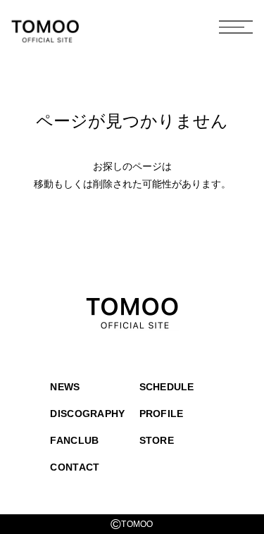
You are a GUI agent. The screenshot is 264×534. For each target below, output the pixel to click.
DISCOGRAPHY (87, 413)
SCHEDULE (166, 386)
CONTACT (74, 467)
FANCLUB (74, 440)
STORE (156, 440)
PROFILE (161, 413)
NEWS (65, 386)
